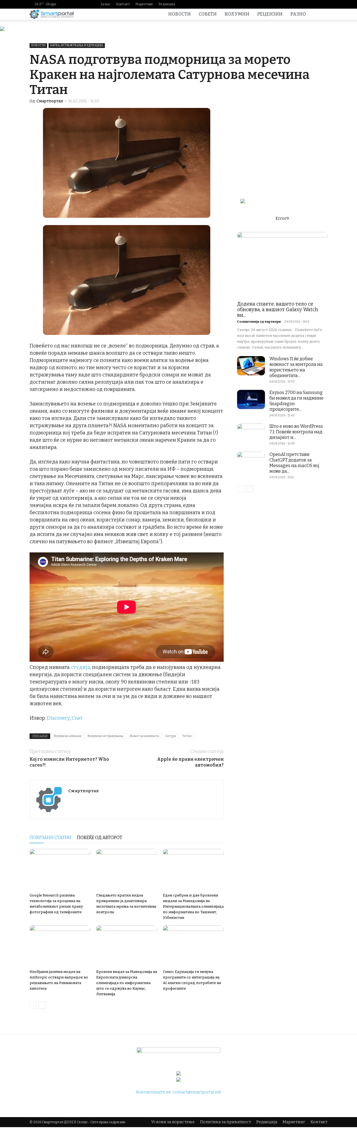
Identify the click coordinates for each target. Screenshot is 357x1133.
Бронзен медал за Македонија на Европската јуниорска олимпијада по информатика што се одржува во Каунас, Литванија (126, 983)
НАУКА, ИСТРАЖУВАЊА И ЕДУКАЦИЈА (76, 45)
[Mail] (305, 4)
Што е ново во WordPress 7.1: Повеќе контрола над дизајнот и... (296, 432)
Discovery (58, 718)
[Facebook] (287, 4)
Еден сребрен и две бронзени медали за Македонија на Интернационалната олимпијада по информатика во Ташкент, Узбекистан (193, 906)
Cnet (77, 718)
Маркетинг (144, 4)
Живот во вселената (144, 736)
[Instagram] (296, 4)
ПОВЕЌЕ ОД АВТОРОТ (99, 837)
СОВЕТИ (208, 14)
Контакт (123, 4)
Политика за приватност (225, 1122)
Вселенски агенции (67, 736)
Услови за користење (173, 1122)
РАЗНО (298, 14)
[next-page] (41, 1005)
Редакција (166, 4)
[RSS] (314, 4)
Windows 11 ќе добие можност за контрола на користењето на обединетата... (296, 367)
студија (80, 667)
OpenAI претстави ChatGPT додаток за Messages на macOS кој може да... (294, 463)
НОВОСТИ (179, 14)
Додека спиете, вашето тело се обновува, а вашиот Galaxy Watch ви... (277, 309)
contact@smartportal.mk (197, 1092)
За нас (105, 4)
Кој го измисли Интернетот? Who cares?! (69, 762)
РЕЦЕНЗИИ (270, 14)
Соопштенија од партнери (259, 321)
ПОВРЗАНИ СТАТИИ (50, 837)
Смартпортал (50, 101)
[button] (320, 14)
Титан (187, 736)
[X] (323, 4)
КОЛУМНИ (237, 14)
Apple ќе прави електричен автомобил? (190, 762)
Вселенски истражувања (105, 736)
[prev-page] (33, 1005)
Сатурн (170, 736)
